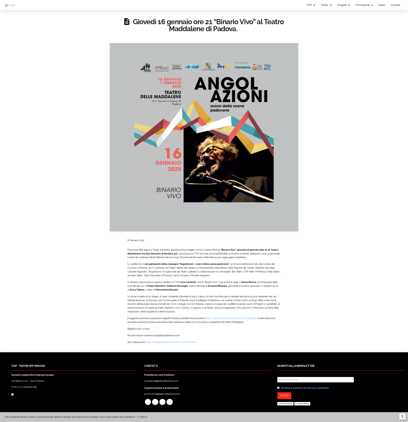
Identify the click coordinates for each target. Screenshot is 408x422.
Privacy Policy (286, 403)
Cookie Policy (303, 403)
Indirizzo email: (286, 374)
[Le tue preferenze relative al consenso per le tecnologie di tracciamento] (402, 416)
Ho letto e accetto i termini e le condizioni (305, 388)
